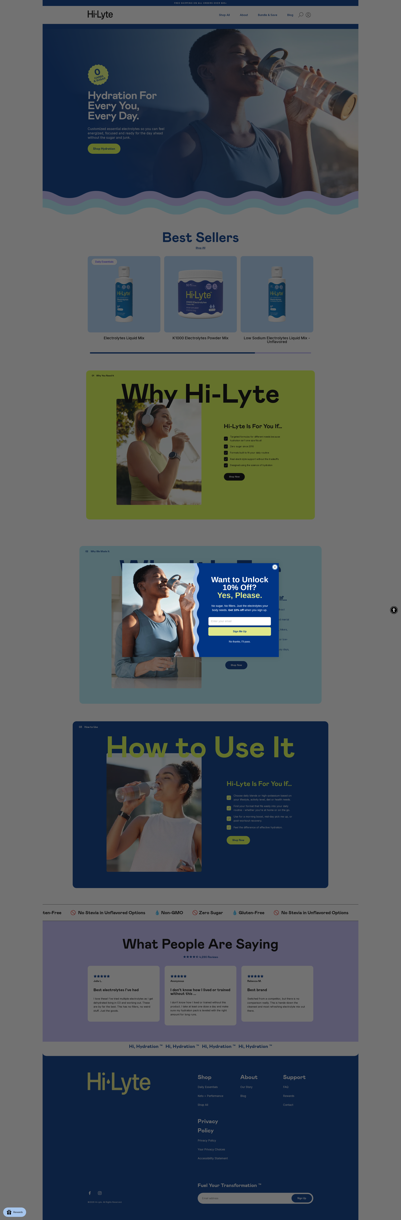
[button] (394, 610)
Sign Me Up (240, 631)
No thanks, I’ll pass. (239, 641)
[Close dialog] (275, 567)
